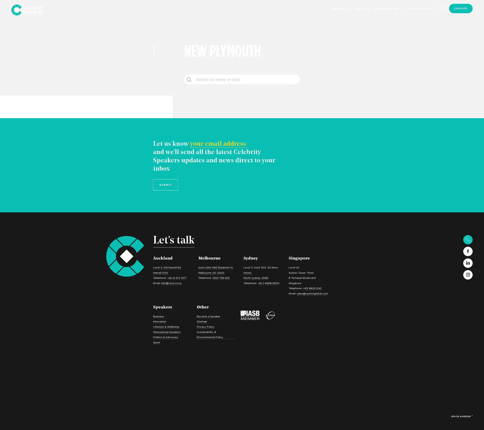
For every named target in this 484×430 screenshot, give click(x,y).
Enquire (461, 8)
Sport (156, 342)
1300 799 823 (221, 278)
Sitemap (202, 321)
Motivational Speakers (167, 332)
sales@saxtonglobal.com (312, 293)
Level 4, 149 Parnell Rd (167, 267)
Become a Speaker (208, 316)
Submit (165, 184)
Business (158, 316)
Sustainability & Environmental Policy (210, 335)
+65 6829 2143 (312, 288)
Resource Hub (387, 9)
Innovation (159, 321)
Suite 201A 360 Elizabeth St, (215, 267)
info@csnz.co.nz (171, 283)
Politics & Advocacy (165, 337)
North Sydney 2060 (256, 278)
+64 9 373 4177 (419, 9)
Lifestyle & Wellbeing (166, 326)
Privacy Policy (205, 326)
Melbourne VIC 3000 (211, 272)
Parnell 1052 (160, 272)
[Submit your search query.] (191, 79)
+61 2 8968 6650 (268, 283)
